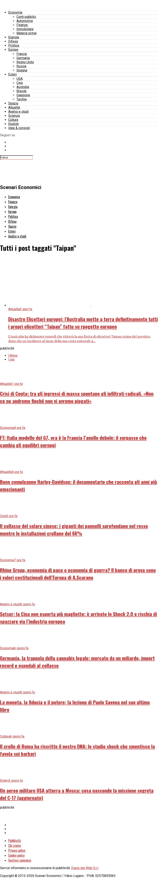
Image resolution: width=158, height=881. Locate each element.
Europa (13, 50)
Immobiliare (25, 29)
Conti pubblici (26, 17)
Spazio (13, 103)
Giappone (23, 95)
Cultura (13, 120)
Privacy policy (16, 850)
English (13, 124)
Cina (19, 83)
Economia (15, 12)
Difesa (13, 41)
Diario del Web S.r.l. (85, 868)
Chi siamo (14, 845)
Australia (22, 87)
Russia (21, 66)
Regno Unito (25, 62)
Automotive (24, 21)
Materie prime (26, 33)
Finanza (22, 25)
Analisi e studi (18, 111)
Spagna (21, 70)
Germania (23, 58)
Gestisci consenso (19, 860)
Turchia (21, 99)
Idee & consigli (19, 128)
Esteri (12, 74)
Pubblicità (14, 840)
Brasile (21, 91)
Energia (13, 37)
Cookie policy (16, 855)
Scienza (14, 116)
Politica (13, 45)
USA (19, 79)
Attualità (14, 107)
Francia (21, 54)
